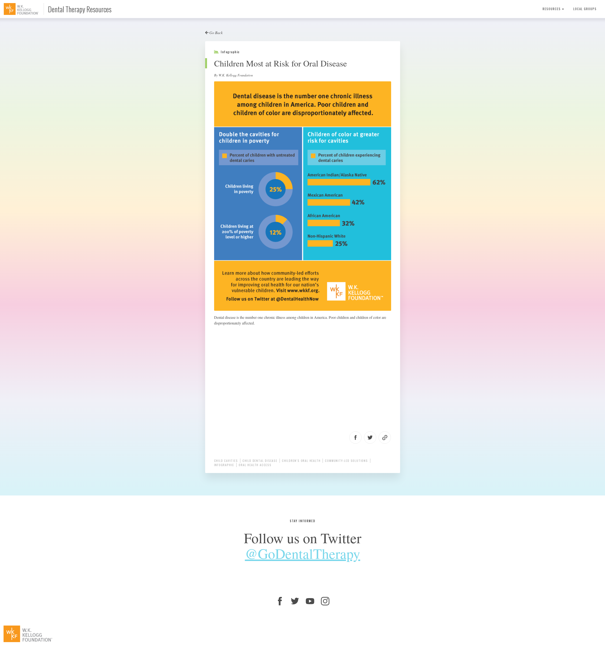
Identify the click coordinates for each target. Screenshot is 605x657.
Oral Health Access (255, 465)
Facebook (355, 437)
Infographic (224, 465)
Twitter (370, 437)
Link (385, 437)
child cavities (226, 461)
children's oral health (301, 461)
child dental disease (259, 461)
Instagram (325, 601)
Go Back (215, 32)
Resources (552, 8)
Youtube (310, 601)
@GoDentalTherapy (302, 553)
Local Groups (585, 8)
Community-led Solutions (346, 461)
